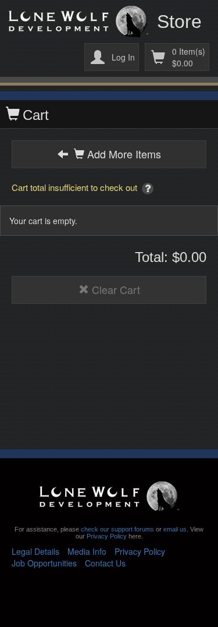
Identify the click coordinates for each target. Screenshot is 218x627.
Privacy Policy (107, 536)
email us (175, 529)
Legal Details (35, 551)
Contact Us (105, 563)
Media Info (86, 551)
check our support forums (116, 529)
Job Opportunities (44, 563)
